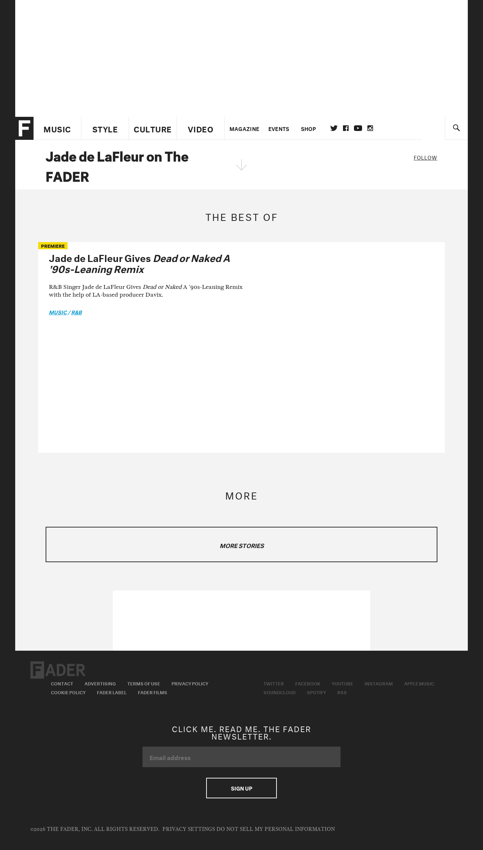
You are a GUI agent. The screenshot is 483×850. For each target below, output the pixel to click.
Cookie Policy (68, 691)
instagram (370, 128)
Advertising (100, 682)
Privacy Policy (189, 682)
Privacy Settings (188, 829)
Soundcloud (279, 691)
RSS (342, 691)
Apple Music (419, 682)
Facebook (307, 682)
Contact (62, 682)
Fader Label (112, 691)
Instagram (379, 682)
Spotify (316, 691)
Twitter (334, 128)
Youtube (342, 682)
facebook (346, 128)
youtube (358, 128)
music (58, 311)
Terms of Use (143, 682)
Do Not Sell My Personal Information (275, 829)
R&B (76, 311)
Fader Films (152, 691)
